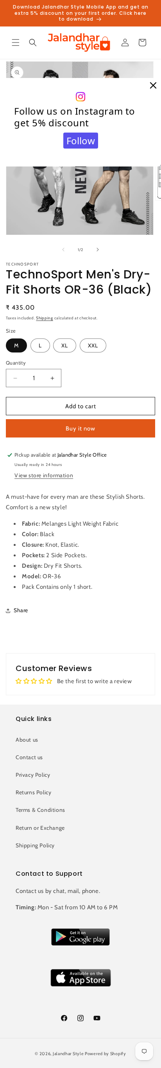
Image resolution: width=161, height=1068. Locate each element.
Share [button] (21, 610)
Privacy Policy (33, 774)
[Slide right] (97, 249)
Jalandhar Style (68, 1053)
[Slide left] (63, 249)
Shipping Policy (35, 845)
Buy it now (80, 428)
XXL (93, 345)
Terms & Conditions (40, 809)
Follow (80, 140)
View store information (43, 475)
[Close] (153, 86)
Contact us (29, 757)
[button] (15, 42)
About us (27, 739)
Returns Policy (33, 792)
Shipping (44, 318)
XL (64, 345)
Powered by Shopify (105, 1053)
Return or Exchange (40, 827)
